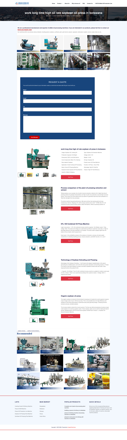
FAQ (84, 3)
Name (25, 90)
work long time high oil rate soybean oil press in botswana (66, 15)
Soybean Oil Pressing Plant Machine (23, 414)
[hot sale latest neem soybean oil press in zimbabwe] (98, 381)
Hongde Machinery (72, 427)
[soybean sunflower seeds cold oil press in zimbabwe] (51, 345)
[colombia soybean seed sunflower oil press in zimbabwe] (28, 345)
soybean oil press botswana (33, 330)
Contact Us (90, 3)
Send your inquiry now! (25, 30)
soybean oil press (21, 330)
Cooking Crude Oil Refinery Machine (23, 406)
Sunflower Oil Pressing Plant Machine (24, 416)
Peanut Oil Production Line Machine (23, 411)
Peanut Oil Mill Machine (20, 408)
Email (25, 98)
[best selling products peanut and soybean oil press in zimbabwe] (98, 345)
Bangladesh (42, 406)
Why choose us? (76, 3)
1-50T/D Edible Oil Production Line (103, 3)
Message (25, 115)
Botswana (42, 408)
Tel (24, 106)
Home (53, 3)
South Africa (42, 416)
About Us (67, 3)
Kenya (41, 414)
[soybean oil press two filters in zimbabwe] (75, 381)
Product (59, 3)
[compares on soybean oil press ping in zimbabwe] (51, 363)
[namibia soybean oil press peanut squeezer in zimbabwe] (75, 345)
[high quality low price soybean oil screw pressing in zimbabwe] (98, 363)
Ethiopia (42, 411)
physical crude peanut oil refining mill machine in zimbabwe (73, 417)
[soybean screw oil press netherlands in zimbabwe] (75, 363)
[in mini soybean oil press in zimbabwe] (51, 381)
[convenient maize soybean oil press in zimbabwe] (28, 381)
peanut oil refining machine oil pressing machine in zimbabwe (74, 413)
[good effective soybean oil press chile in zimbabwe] (28, 363)
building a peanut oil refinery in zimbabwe (74, 410)
